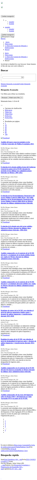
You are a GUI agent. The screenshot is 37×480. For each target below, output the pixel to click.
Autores (12, 447)
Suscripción (5, 12)
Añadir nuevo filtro (14, 97)
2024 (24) (29, 459)
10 (6, 125)
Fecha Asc (8, 116)
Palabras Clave (25, 447)
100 (6, 134)
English (11, 24)
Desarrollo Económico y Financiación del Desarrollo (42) (15, 466)
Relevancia (8, 110)
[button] (6, 20)
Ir (22, 77)
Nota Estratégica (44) (11, 459)
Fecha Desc (9, 118)
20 (6, 127)
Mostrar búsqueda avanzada (10, 84)
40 (6, 129)
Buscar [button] (3, 38)
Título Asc (8, 112)
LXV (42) (14, 469)
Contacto (14, 441)
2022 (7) (6, 461)
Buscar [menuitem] (7, 49)
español (11, 22)
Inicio (7, 53)
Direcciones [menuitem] (9, 44)
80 (6, 132)
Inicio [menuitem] (7, 42)
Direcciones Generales (21, 445)
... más (20, 459)
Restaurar (4, 97)
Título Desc (9, 114)
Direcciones (9, 55)
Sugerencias (22, 441)
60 (6, 131)
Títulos (17, 447)
